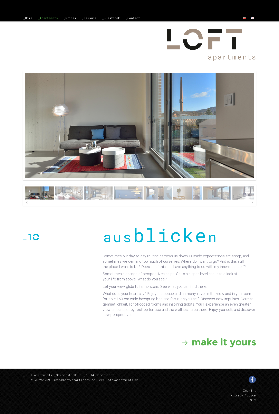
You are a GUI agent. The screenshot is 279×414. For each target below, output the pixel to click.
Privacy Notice (243, 395)
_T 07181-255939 (36, 380)
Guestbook (112, 18)
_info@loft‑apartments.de (73, 380)
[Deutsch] (244, 18)
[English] (252, 18)
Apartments (49, 18)
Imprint (249, 390)
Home (28, 18)
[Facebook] (252, 379)
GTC (253, 400)
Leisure (90, 18)
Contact (133, 18)
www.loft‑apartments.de (119, 380)
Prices (70, 18)
